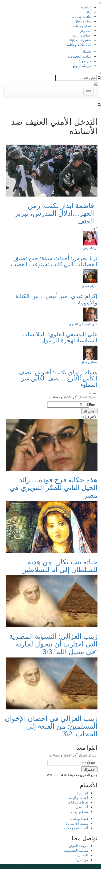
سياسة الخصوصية (79, 56)
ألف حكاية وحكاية (79, 44)
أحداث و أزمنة (82, 35)
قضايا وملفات (82, 25)
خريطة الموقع (82, 65)
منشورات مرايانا (80, 39)
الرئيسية (86, 7)
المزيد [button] (93, 392)
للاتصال (87, 51)
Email (93, 404)
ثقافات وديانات (82, 16)
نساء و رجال (83, 21)
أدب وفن (85, 30)
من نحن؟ (85, 60)
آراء (89, 11)
